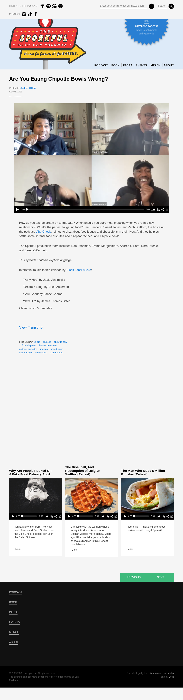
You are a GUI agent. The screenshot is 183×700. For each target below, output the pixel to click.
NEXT (160, 577)
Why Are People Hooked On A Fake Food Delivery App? (30, 472)
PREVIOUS (134, 577)
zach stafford (56, 352)
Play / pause (17, 209)
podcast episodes (28, 349)
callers (36, 342)
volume (153, 209)
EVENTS (141, 65)
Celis (171, 676)
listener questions (48, 345)
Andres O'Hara (28, 88)
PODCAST (101, 65)
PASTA (127, 65)
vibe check (41, 352)
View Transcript (31, 327)
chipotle (47, 342)
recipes (44, 349)
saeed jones (57, 349)
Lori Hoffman (151, 673)
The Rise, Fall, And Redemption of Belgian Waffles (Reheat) (82, 470)
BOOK (115, 65)
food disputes (29, 345)
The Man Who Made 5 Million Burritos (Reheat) (143, 472)
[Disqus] (91, 409)
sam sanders (26, 352)
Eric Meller (168, 673)
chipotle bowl (60, 342)
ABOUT (169, 65)
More (18, 549)
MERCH (155, 65)
